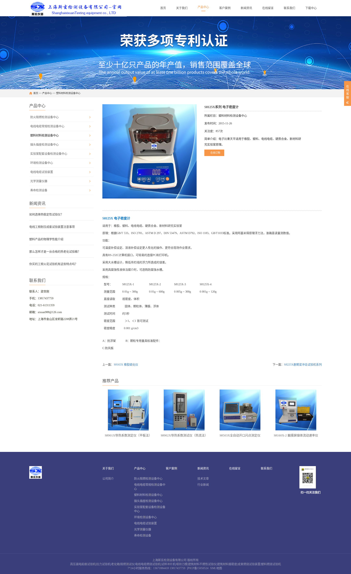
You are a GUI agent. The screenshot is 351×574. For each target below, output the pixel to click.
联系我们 (266, 468)
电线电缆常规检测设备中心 (47, 126)
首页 (35, 93)
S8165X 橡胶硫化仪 (126, 364)
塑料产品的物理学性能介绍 (46, 239)
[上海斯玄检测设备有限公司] (78, 8)
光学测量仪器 (38, 181)
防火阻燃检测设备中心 (44, 117)
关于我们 (108, 468)
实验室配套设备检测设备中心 (48, 153)
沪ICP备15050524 (197, 568)
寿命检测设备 (38, 190)
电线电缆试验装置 (41, 172)
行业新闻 (203, 484)
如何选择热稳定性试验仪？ (46, 214)
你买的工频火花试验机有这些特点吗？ (53, 264)
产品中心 (47, 93)
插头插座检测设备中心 (44, 144)
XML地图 (216, 568)
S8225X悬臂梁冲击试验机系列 (303, 364)
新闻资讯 (203, 468)
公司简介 (108, 478)
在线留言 (234, 468)
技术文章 (203, 478)
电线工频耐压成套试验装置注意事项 (52, 226)
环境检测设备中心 (41, 162)
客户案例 (171, 468)
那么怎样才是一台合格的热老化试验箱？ (54, 251)
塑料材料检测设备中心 (68, 93)
